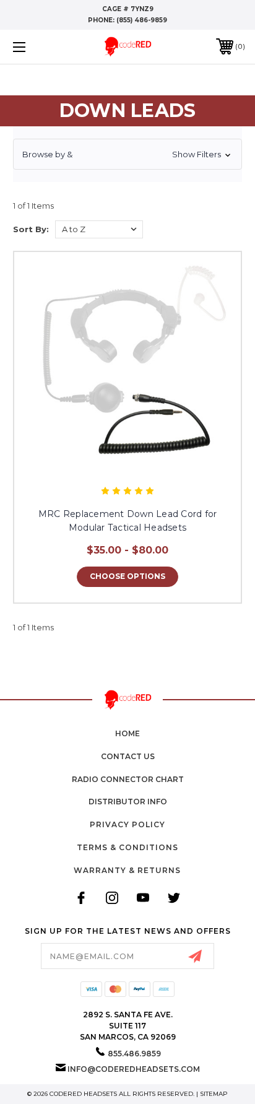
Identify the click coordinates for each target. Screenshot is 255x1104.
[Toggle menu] (36, 47)
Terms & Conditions (127, 847)
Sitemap (214, 1094)
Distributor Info (128, 801)
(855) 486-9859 (141, 20)
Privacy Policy (127, 824)
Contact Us (128, 756)
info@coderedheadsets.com (133, 1069)
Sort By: (31, 229)
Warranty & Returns (127, 870)
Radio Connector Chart (128, 779)
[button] (127, 154)
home (127, 733)
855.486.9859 (134, 1053)
